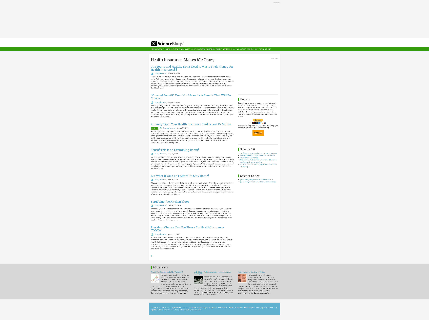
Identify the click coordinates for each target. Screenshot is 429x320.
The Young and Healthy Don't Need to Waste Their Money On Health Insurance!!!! (192, 68)
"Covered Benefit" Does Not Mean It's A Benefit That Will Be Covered (191, 97)
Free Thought (265, 49)
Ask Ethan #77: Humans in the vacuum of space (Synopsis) (212, 273)
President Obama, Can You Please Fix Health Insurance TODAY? (187, 229)
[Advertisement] (214, 19)
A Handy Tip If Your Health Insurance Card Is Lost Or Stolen (191, 124)
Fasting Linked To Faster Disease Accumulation (257, 155)
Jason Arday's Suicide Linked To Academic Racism (258, 182)
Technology (252, 49)
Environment (184, 49)
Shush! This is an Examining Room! (175, 150)
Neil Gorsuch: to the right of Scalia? (251, 272)
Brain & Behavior (238, 49)
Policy (219, 49)
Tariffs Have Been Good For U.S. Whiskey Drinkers (258, 153)
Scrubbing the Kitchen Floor (170, 201)
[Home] (172, 43)
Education (210, 49)
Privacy (185, 307)
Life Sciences (156, 49)
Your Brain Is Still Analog (249, 158)
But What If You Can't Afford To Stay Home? (180, 176)
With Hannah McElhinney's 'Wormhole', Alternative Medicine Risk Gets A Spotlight (258, 161)
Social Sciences (198, 49)
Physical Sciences (170, 49)
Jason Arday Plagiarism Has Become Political (256, 180)
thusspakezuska (160, 73)
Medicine (226, 49)
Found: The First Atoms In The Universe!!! (167, 272)
